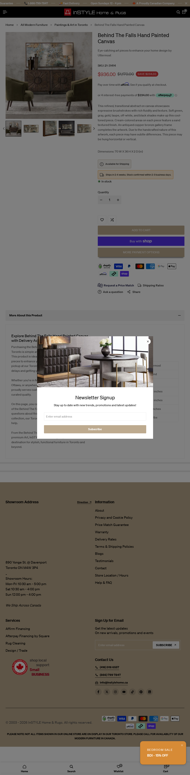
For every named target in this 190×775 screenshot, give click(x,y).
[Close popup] (182, 745)
